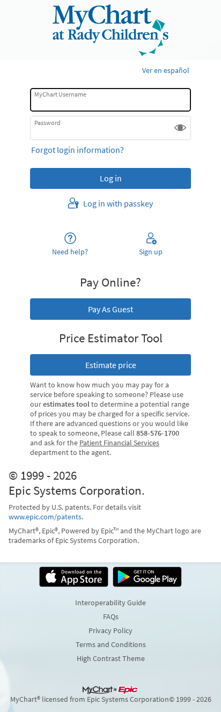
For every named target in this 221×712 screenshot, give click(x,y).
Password (47, 122)
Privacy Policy (110, 630)
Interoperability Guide (110, 602)
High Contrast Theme (111, 658)
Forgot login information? (77, 149)
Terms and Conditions (111, 644)
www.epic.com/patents (45, 517)
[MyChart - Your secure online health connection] (110, 30)
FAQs (111, 616)
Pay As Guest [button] (110, 309)
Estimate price (110, 364)
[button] (180, 128)
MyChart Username (60, 94)
